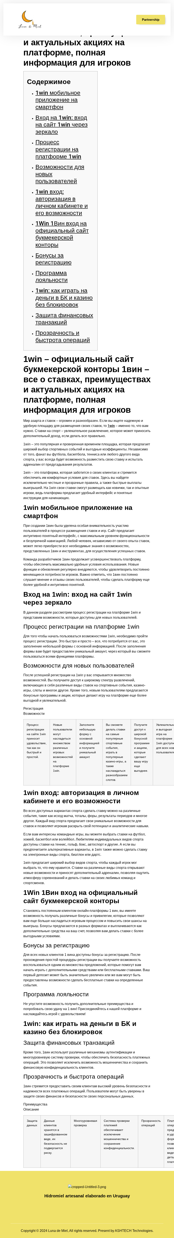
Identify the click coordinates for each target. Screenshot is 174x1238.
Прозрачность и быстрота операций (62, 336)
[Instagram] (83, 1206)
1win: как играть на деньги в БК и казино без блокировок (64, 297)
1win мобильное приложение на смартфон (57, 99)
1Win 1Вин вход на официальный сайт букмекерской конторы (62, 234)
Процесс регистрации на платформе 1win (58, 149)
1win (111, 426)
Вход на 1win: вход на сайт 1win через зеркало (61, 124)
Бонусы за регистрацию (53, 259)
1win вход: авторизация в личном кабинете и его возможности (61, 202)
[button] (121, 19)
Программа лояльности (51, 276)
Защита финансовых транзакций (64, 319)
